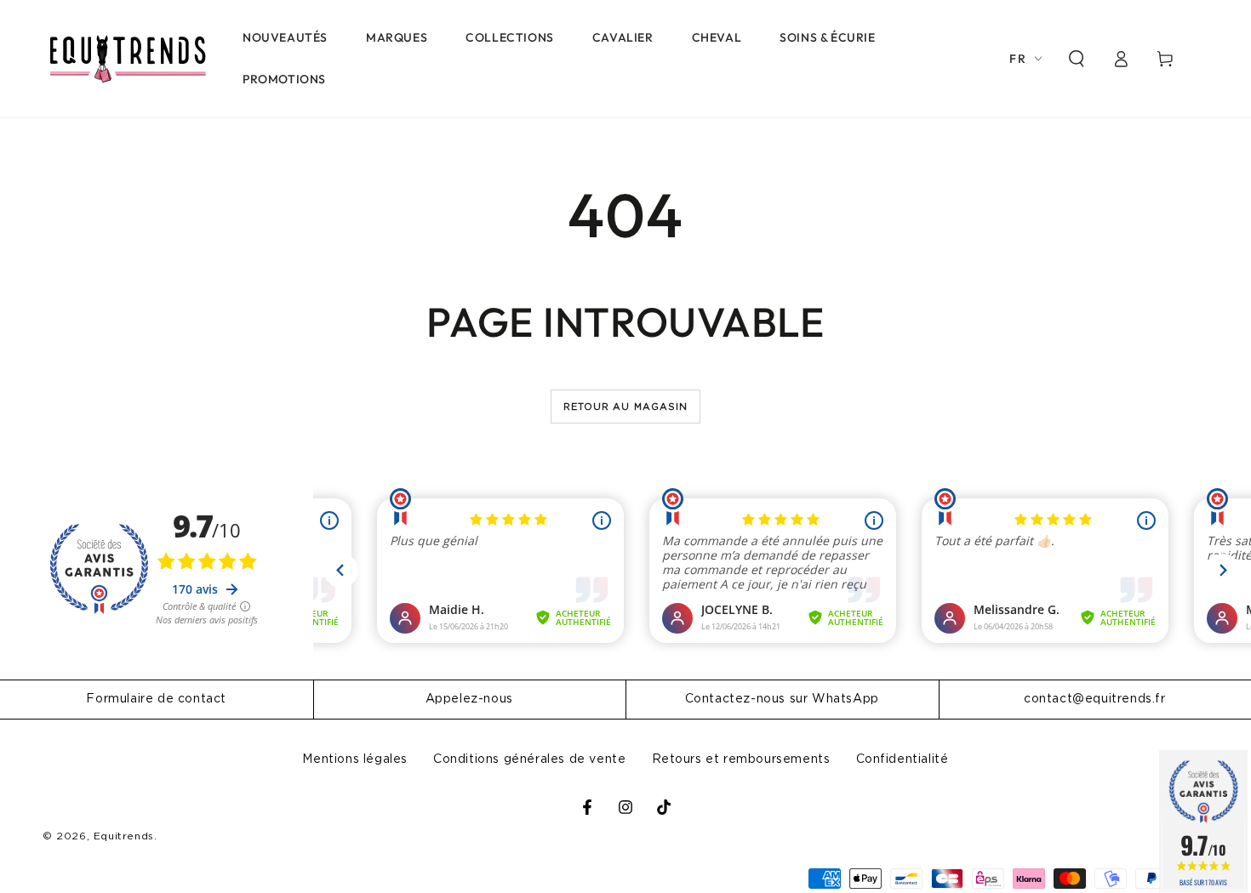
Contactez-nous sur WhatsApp (782, 699)
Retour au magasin (625, 407)
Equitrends (124, 836)
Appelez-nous (469, 699)
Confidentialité (902, 759)
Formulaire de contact (156, 699)
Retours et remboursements (741, 759)
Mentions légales (355, 759)
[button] (1076, 58)
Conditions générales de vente (529, 759)
